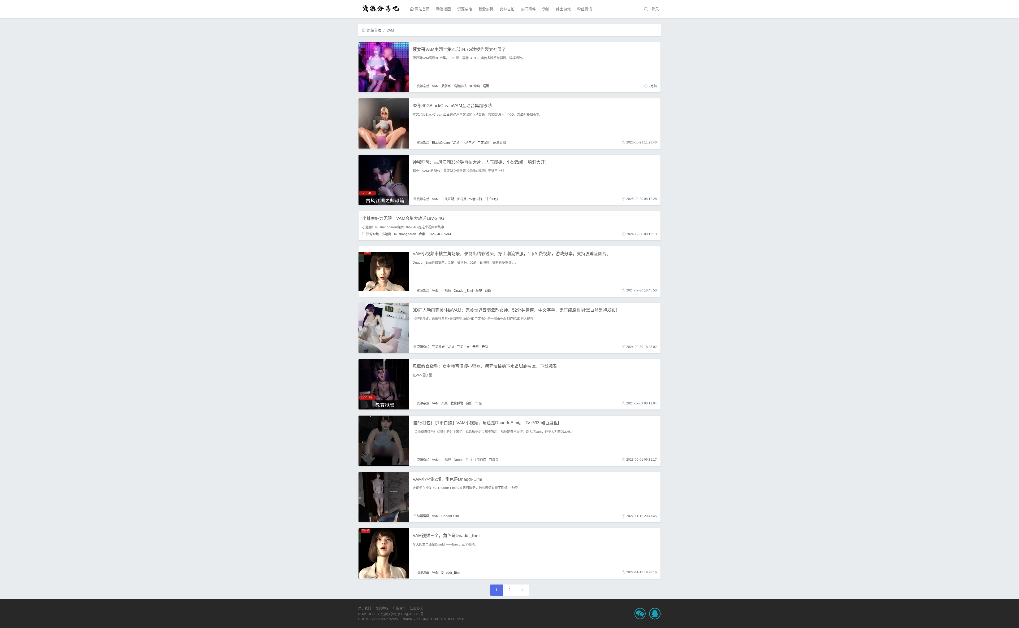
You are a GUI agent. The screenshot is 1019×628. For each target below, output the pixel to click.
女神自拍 (507, 9)
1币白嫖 (480, 459)
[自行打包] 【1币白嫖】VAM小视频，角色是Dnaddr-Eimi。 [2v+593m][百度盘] (486, 423)
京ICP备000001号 (410, 614)
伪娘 (546, 9)
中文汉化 (483, 142)
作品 (478, 403)
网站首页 (422, 9)
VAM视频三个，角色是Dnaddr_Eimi (447, 535)
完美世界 (463, 347)
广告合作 (399, 608)
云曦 (475, 347)
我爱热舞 (485, 9)
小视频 (446, 290)
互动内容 (468, 142)
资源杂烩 (464, 9)
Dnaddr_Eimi (463, 290)
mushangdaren (405, 234)
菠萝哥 (446, 86)
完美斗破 (438, 347)
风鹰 (444, 403)
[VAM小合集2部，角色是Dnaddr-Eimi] (384, 497)
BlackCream (441, 142)
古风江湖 (447, 199)
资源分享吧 (388, 614)
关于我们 (364, 608)
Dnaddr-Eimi (463, 459)
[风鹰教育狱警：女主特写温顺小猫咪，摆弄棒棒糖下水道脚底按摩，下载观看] (384, 384)
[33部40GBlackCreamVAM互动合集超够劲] (384, 123)
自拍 (469, 403)
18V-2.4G (435, 234)
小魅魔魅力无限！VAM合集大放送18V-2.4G (403, 218)
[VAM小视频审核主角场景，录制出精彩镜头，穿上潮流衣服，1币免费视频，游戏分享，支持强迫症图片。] (384, 271)
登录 (655, 9)
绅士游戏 (563, 9)
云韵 (485, 347)
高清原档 (460, 86)
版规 (479, 290)
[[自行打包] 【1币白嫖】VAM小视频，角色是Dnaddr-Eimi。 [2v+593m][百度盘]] (384, 440)
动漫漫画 (443, 9)
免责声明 (381, 608)
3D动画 (474, 86)
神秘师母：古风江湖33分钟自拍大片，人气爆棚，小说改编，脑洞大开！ (481, 162)
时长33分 (491, 199)
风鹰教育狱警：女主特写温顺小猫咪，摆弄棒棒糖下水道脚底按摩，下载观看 (485, 366)
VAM (435, 86)
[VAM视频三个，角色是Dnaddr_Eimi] (384, 553)
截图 (488, 290)
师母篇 (462, 199)
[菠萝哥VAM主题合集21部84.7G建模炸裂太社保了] (384, 67)
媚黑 (486, 86)
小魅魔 (386, 234)
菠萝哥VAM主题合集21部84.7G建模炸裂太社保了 (459, 49)
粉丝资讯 (584, 9)
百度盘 (494, 459)
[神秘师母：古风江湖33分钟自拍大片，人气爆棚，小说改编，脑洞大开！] (384, 179)
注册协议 (416, 608)
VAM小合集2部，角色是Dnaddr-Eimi (447, 479)
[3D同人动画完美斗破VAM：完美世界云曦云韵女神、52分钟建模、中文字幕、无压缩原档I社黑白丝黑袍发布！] (384, 327)
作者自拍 (475, 199)
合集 (422, 234)
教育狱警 (457, 403)
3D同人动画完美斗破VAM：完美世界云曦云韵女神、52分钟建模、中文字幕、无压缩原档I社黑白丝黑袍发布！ (516, 310)
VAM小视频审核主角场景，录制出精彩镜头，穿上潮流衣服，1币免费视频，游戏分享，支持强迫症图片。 (512, 253)
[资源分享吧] (381, 7)
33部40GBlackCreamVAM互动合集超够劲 (452, 105)
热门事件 (528, 9)
